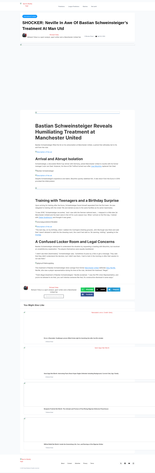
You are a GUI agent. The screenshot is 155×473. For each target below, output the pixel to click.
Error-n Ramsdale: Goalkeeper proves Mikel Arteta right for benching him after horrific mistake (73, 338)
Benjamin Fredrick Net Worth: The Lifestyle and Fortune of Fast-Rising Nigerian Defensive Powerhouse (76, 409)
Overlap (38, 235)
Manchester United (92, 268)
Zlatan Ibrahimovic (45, 217)
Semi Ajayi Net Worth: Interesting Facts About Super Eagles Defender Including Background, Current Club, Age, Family (81, 373)
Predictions (61, 6)
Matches (85, 6)
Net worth (94, 6)
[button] (29, 16)
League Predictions (73, 6)
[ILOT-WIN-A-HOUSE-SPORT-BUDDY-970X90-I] (77, 113)
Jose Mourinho (96, 166)
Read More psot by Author (54, 296)
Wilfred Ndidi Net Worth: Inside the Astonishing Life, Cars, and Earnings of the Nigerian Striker (73, 444)
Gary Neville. (111, 268)
